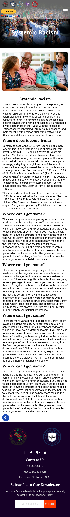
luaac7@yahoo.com (35, 471)
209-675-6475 (35, 466)
